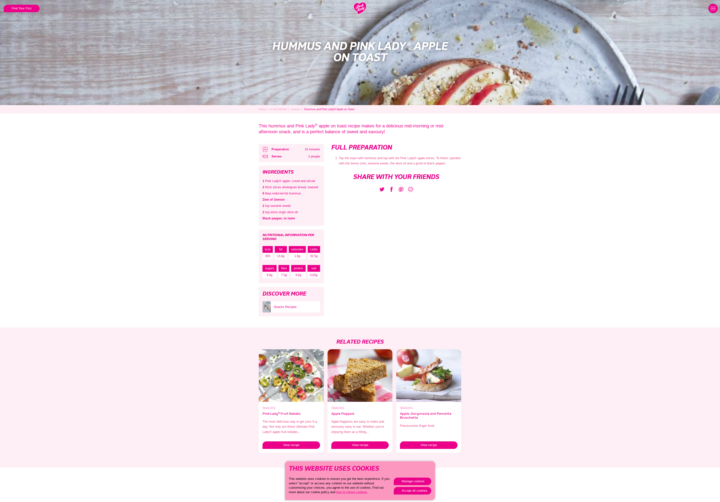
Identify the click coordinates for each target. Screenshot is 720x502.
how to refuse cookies (351, 492)
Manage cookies (413, 481)
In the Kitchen (278, 109)
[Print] (410, 189)
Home (262, 109)
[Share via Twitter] (382, 189)
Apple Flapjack (342, 413)
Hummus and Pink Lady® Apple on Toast (329, 109)
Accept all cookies (414, 490)
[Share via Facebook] (391, 189)
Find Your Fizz (22, 8)
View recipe (280, 445)
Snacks (295, 109)
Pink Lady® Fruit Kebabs (281, 413)
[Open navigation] (713, 8)
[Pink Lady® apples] (360, 8)
